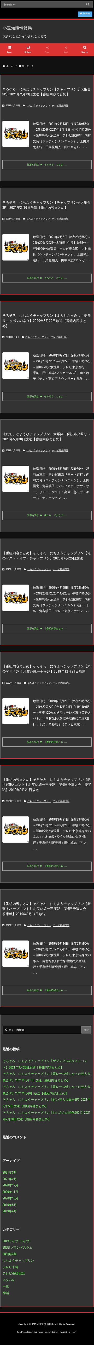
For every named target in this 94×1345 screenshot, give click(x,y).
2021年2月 (10, 1178)
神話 (6, 1292)
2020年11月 (10, 1191)
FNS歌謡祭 (10, 1253)
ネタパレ (9, 1279)
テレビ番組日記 (60, 105)
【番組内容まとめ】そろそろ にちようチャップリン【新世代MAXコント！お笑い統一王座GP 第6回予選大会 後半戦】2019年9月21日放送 (46, 785)
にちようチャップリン (38, 105)
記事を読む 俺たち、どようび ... (47, 515)
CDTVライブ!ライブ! (17, 1241)
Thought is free (67, 1332)
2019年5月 (10, 1204)
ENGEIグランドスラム (17, 1247)
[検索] (87, 4)
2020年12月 (10, 1185)
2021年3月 (10, 1172)
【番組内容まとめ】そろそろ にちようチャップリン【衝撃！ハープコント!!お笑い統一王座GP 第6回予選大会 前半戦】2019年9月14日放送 (46, 909)
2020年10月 (10, 1198)
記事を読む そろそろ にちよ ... (47, 164)
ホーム (9, 66)
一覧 (6, 1286)
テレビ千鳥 (10, 1266)
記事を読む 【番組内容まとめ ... (47, 628)
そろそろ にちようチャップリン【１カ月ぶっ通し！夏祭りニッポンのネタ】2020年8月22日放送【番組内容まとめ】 (46, 320)
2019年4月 (10, 1211)
